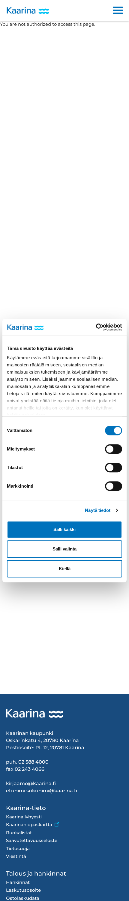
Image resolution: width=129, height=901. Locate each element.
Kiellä (64, 568)
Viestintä (16, 856)
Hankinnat (18, 882)
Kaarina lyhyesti (24, 817)
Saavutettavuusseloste (31, 840)
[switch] (113, 449)
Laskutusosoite (23, 890)
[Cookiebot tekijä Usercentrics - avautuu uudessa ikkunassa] (96, 327)
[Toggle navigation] (118, 10)
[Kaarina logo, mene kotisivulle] (28, 10)
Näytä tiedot (97, 510)
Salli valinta (64, 548)
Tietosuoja (18, 848)
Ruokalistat (19, 832)
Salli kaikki (64, 529)
